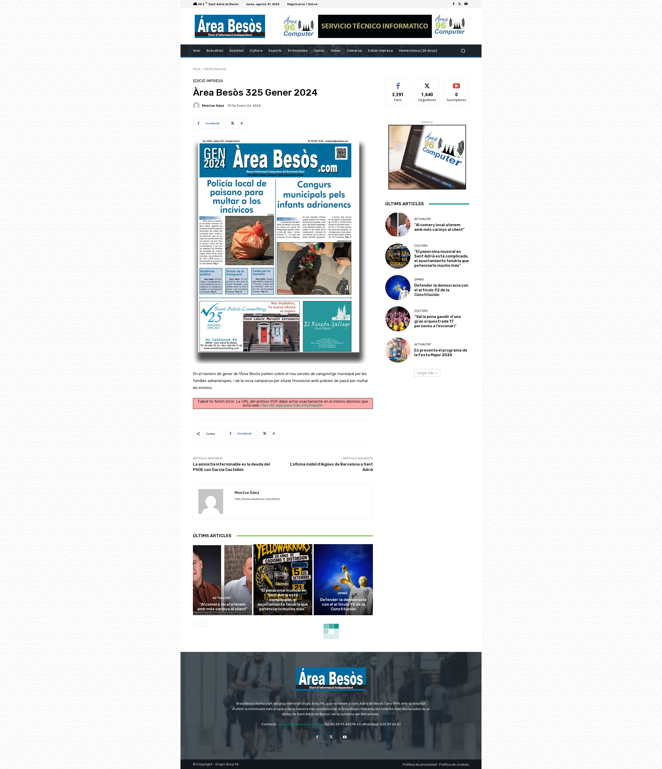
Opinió (343, 593)
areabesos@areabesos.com (300, 724)
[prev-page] (196, 623)
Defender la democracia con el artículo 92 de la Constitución (343, 604)
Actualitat (222, 598)
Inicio (197, 69)
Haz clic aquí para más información (292, 405)
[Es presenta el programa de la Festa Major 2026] (397, 350)
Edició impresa (215, 69)
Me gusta (398, 83)
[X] (460, 4)
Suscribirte (456, 83)
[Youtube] (466, 4)
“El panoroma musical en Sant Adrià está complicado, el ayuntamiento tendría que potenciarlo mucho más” (283, 599)
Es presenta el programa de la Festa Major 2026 (440, 352)
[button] (463, 51)
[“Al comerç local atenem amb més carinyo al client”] (222, 579)
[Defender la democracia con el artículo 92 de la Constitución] (343, 579)
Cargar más (425, 373)
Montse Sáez (213, 105)
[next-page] (204, 623)
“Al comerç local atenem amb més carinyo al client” (222, 606)
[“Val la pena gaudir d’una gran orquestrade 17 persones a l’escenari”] (397, 318)
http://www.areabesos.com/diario (257, 499)
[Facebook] (453, 4)
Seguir (427, 83)
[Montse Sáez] (197, 105)
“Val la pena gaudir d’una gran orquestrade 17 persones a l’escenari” (437, 321)
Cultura (282, 584)
